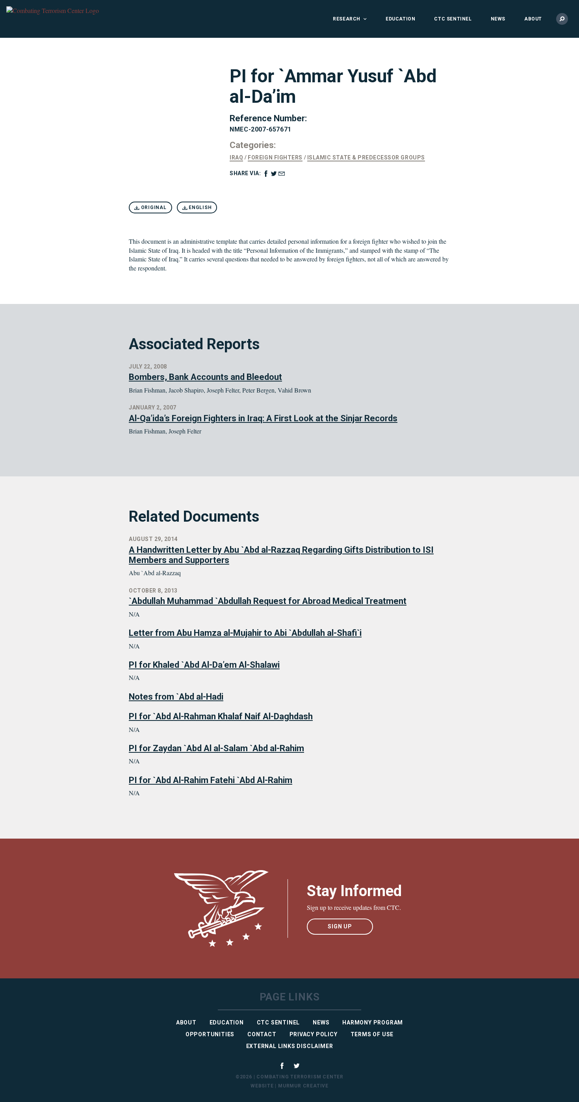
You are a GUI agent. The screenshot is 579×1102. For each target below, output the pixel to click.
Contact (262, 1034)
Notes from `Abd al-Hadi (176, 697)
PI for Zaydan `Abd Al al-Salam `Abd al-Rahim (216, 748)
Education (400, 19)
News (498, 19)
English (199, 207)
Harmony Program (372, 1022)
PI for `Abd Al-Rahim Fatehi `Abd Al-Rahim (210, 780)
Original (153, 207)
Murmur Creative (303, 1086)
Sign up (340, 926)
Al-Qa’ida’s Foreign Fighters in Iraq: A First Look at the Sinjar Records (263, 418)
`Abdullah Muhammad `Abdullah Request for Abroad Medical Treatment (267, 601)
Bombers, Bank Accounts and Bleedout (205, 377)
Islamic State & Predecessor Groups (366, 157)
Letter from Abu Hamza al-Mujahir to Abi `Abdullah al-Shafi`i (245, 633)
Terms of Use (372, 1034)
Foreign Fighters (275, 157)
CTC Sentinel (452, 19)
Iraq (236, 157)
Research (346, 19)
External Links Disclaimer (289, 1046)
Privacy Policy (314, 1034)
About (533, 19)
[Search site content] (562, 19)
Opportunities (210, 1034)
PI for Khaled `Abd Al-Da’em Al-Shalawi (204, 665)
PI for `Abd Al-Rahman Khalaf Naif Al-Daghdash (221, 716)
